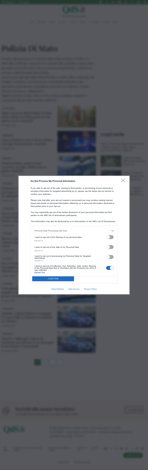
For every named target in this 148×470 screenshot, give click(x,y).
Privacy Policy (90, 289)
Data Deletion (57, 289)
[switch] (110, 237)
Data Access (74, 289)
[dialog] (74, 235)
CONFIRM (53, 279)
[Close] (124, 181)
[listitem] (74, 230)
